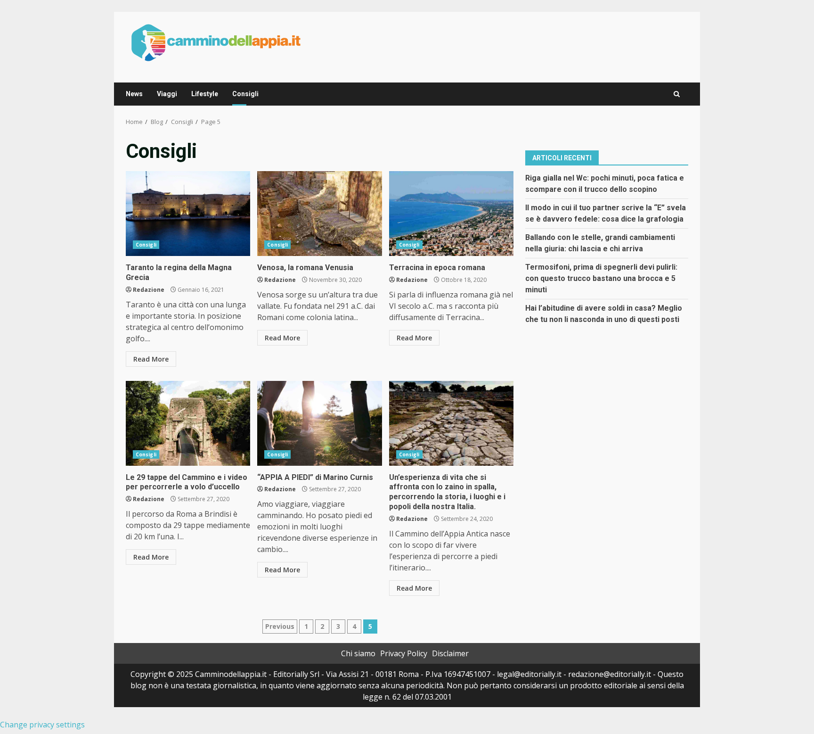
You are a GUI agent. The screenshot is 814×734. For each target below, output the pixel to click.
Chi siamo (358, 653)
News (134, 94)
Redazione (148, 290)
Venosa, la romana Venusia (319, 213)
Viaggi (167, 94)
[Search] (677, 94)
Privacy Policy (403, 653)
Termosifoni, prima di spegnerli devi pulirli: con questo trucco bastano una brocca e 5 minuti (601, 278)
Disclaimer (450, 653)
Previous (279, 626)
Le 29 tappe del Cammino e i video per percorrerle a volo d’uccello (188, 423)
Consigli (245, 94)
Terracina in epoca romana (451, 213)
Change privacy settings (42, 724)
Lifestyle (204, 94)
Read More (151, 359)
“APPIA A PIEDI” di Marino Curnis (319, 423)
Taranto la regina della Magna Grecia (188, 213)
